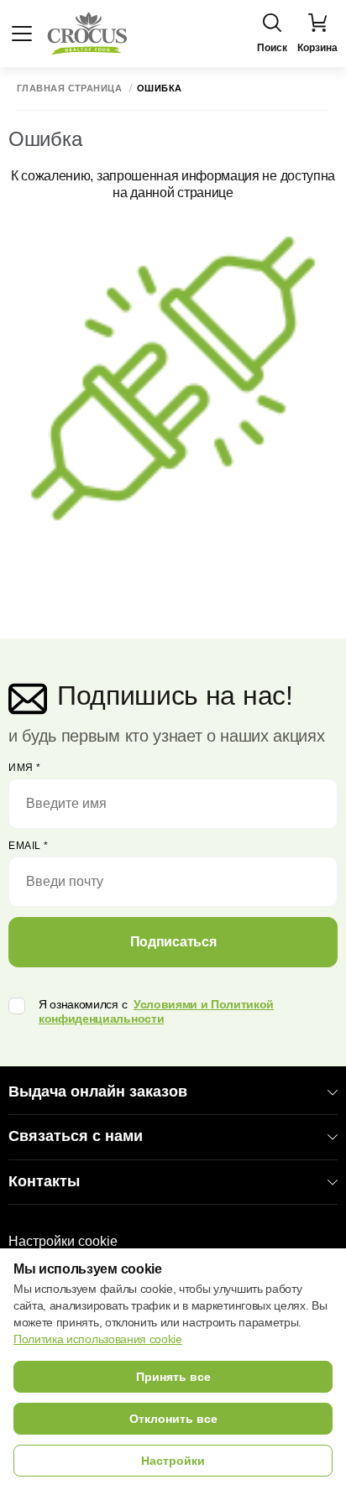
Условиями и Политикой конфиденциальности (156, 1011)
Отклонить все (173, 1418)
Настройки (173, 1460)
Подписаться (173, 942)
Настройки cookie (63, 1241)
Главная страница (69, 88)
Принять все (173, 1376)
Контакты (44, 1181)
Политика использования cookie (97, 1339)
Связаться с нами (75, 1136)
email (28, 846)
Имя (24, 768)
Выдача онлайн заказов (97, 1091)
